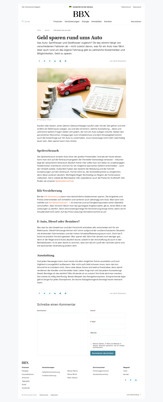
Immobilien (96, 21)
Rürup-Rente (72, 374)
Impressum (137, 7)
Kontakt (126, 374)
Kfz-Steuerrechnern (58, 202)
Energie (85, 21)
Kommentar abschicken (103, 353)
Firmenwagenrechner (101, 371)
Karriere (108, 21)
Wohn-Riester (72, 378)
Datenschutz (126, 7)
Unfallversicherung (49, 375)
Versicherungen (72, 21)
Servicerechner (99, 367)
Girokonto (25, 378)
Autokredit (26, 388)
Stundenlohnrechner (100, 374)
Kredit (24, 384)
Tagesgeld (25, 381)
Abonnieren (136, 21)
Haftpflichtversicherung (51, 372)
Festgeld (25, 371)
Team (125, 371)
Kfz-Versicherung (52, 196)
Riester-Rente (72, 371)
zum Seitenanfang (134, 395)
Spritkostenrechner (64, 181)
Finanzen (57, 21)
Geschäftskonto (28, 374)
